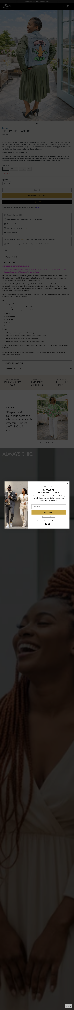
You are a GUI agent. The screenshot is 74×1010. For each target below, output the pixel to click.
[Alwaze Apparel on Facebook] (46, 524)
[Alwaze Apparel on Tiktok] (52, 524)
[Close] (67, 483)
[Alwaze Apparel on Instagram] (49, 524)
